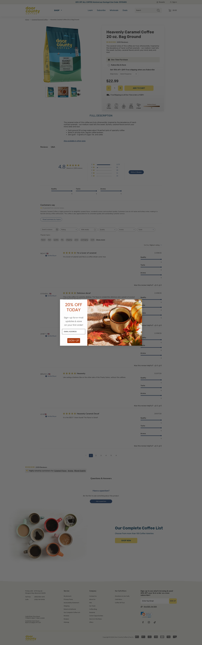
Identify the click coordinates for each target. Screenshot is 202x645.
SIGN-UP (73, 340)
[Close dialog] (140, 301)
